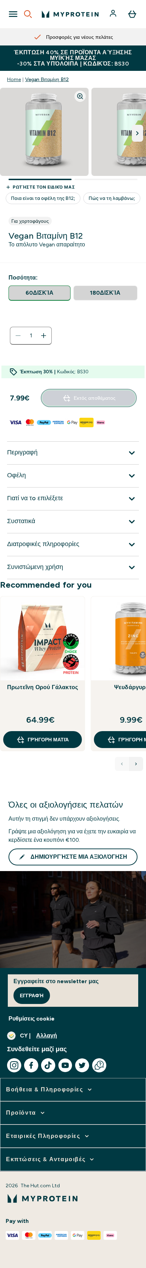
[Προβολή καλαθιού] (132, 14)
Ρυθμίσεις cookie (32, 1019)
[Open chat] (99, 1065)
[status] (31, 335)
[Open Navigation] (13, 14)
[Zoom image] (80, 96)
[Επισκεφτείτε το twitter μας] (82, 1065)
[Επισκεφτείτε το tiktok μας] (48, 1065)
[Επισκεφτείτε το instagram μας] (14, 1065)
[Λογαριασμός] (113, 14)
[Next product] (136, 764)
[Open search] (28, 14)
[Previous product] (122, 764)
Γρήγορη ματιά (48, 739)
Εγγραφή (32, 995)
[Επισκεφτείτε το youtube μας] (65, 1065)
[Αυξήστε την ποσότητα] (43, 335)
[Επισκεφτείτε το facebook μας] (31, 1065)
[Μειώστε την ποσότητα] (18, 335)
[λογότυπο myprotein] (70, 14)
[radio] (40, 293)
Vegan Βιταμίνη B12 (47, 79)
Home (14, 79)
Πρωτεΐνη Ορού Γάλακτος (42, 687)
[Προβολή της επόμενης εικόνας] (137, 133)
